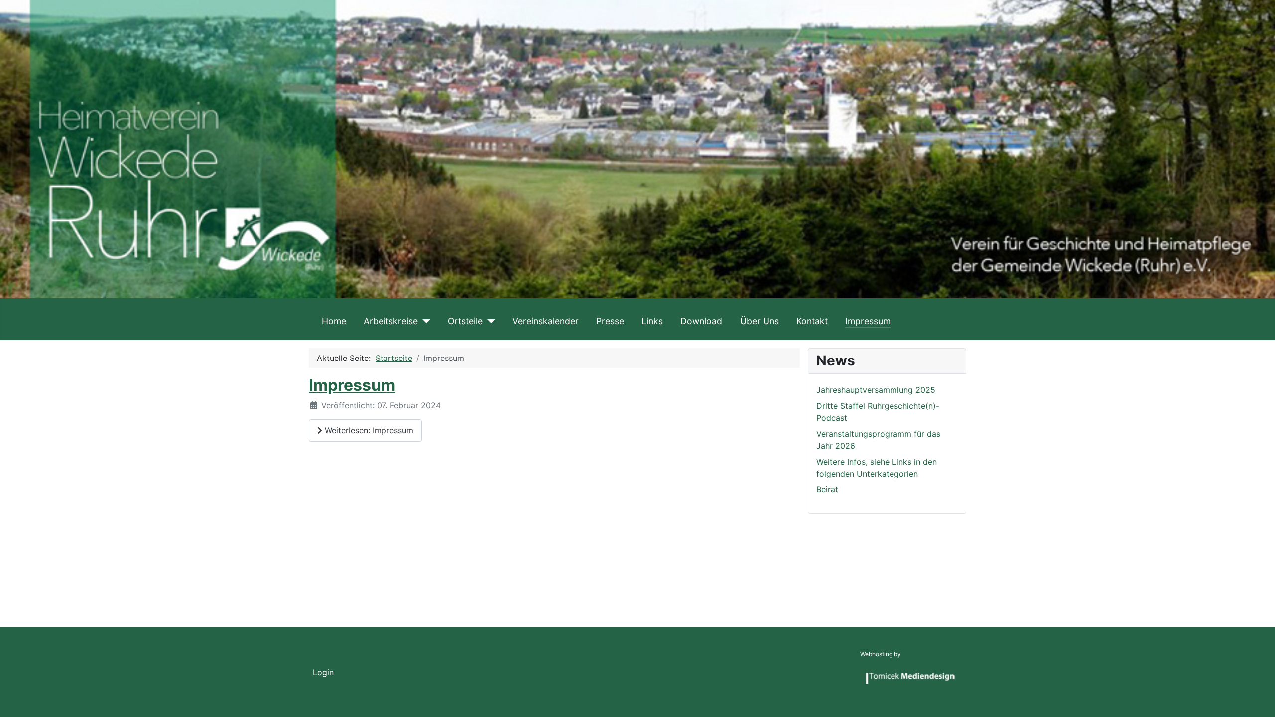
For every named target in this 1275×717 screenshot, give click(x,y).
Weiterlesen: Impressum (367, 430)
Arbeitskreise (391, 321)
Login (323, 672)
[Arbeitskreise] (424, 321)
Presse (610, 321)
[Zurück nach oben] (1257, 698)
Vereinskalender (545, 321)
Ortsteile (465, 321)
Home (334, 321)
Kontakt (812, 321)
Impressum (868, 321)
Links (652, 321)
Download (701, 321)
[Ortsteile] (489, 321)
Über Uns (759, 321)
